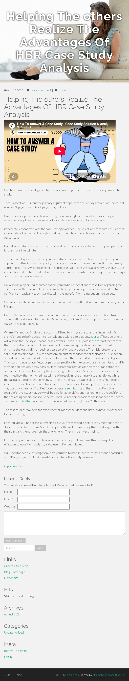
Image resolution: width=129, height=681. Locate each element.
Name (8, 491)
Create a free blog (16, 566)
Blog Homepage (14, 572)
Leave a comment (40, 90)
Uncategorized (14, 632)
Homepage (11, 578)
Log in (8, 657)
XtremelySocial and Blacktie (108, 674)
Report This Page (14, 466)
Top (8, 674)
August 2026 (12, 614)
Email (8, 499)
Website (9, 506)
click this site (21, 401)
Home (62, 90)
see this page (73, 388)
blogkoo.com (72, 674)
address (95, 336)
